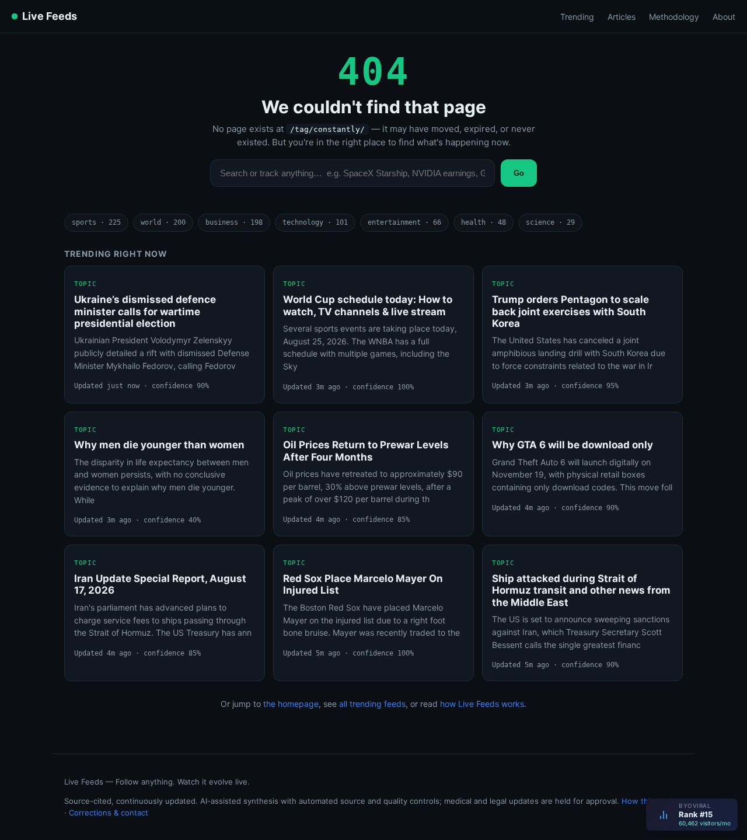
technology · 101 (315, 222)
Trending (577, 17)
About (724, 17)
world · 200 (163, 222)
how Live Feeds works (482, 704)
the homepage (291, 704)
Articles (622, 17)
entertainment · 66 (404, 222)
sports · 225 (96, 222)
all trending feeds (372, 704)
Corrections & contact (108, 812)
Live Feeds (49, 16)
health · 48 (483, 222)
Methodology (674, 17)
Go (519, 173)
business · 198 (234, 222)
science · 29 (550, 222)
